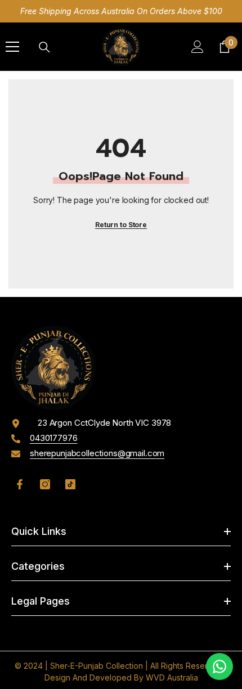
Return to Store (121, 224)
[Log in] (197, 46)
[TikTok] (70, 484)
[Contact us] (219, 666)
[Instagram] (45, 484)
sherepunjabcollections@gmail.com (97, 453)
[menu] (12, 46)
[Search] (44, 47)
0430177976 (54, 438)
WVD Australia (172, 677)
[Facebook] (19, 484)
